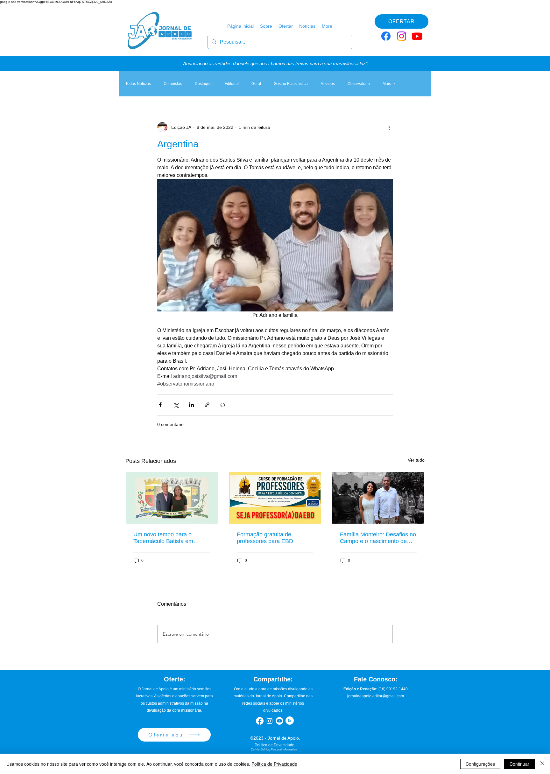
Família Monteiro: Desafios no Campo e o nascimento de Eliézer (378, 538)
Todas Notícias (138, 83)
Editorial (231, 83)
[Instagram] (401, 36)
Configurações (480, 764)
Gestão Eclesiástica (291, 83)
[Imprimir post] (223, 405)
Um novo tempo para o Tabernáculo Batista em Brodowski (163, 538)
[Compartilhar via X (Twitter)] (176, 405)
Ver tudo (416, 460)
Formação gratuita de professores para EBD (265, 537)
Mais (387, 83)
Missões (328, 83)
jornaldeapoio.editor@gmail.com (375, 696)
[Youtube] (417, 36)
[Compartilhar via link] (207, 405)
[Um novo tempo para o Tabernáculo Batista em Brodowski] (172, 498)
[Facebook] (386, 36)
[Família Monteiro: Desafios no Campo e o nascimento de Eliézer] (378, 498)
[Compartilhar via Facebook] (160, 405)
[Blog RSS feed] (290, 720)
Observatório (359, 83)
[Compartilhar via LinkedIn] (191, 405)
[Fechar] (542, 764)
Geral (256, 83)
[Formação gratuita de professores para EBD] (275, 498)
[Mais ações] (389, 127)
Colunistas (173, 83)
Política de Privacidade (274, 764)
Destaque (203, 83)
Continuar (519, 764)
